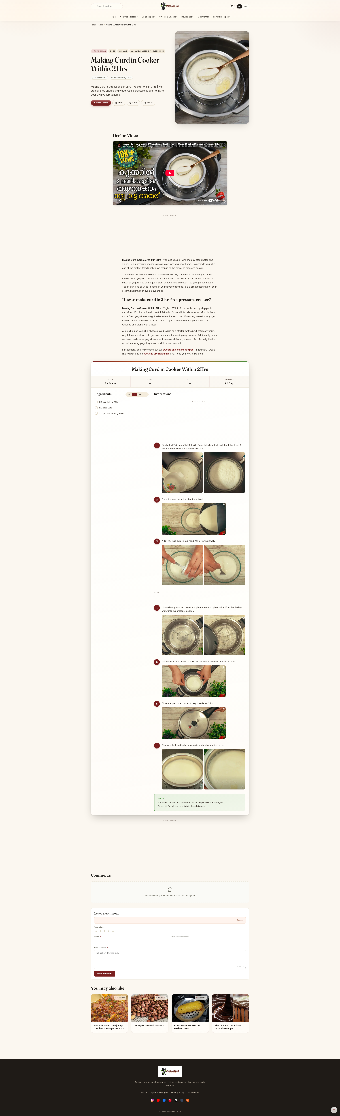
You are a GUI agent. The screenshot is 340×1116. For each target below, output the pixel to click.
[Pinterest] (170, 1100)
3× (145, 394)
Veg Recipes (148, 17)
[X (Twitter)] (176, 1100)
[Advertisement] (170, 236)
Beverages (187, 17)
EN (239, 6)
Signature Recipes (159, 1092)
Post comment (104, 973)
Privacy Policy (177, 1092)
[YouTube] (158, 1100)
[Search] (94, 6)
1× (134, 394)
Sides (101, 25)
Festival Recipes (221, 17)
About (144, 1092)
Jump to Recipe (101, 103)
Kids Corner (203, 17)
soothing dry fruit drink (156, 353)
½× (129, 394)
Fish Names (193, 1092)
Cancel (240, 920)
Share (149, 103)
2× (140, 394)
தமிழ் (245, 6)
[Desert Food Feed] (170, 6)
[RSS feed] (187, 1100)
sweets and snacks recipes (178, 349)
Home (113, 17)
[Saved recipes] (232, 6)
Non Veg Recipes (129, 17)
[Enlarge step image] (182, 472)
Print (120, 103)
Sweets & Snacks (168, 17)
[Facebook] (164, 1100)
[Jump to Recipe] (334, 1110)
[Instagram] (152, 1100)
